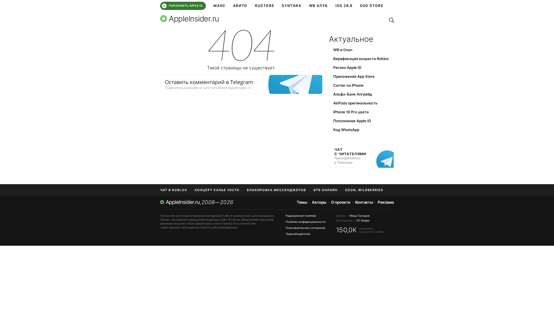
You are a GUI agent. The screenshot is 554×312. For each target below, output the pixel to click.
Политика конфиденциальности (305, 221)
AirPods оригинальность (355, 103)
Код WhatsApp (346, 130)
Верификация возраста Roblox (361, 59)
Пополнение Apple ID (352, 121)
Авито (240, 5)
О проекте (340, 202)
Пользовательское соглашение (305, 227)
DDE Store (371, 5)
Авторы (319, 202)
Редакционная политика (301, 215)
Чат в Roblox (173, 190)
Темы (302, 202)
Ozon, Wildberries (364, 190)
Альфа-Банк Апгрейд (352, 94)
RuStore (264, 5)
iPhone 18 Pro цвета (351, 112)
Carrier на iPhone (348, 85)
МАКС (219, 5)
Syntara (291, 5)
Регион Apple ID (347, 67)
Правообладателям (298, 234)
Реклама (386, 202)
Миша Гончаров (359, 215)
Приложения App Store (354, 76)
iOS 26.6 (344, 5)
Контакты (364, 202)
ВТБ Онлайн (326, 190)
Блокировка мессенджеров (276, 190)
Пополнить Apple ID (182, 6)
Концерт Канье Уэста (217, 190)
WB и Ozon (342, 50)
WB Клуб (318, 5)
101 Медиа (363, 220)
